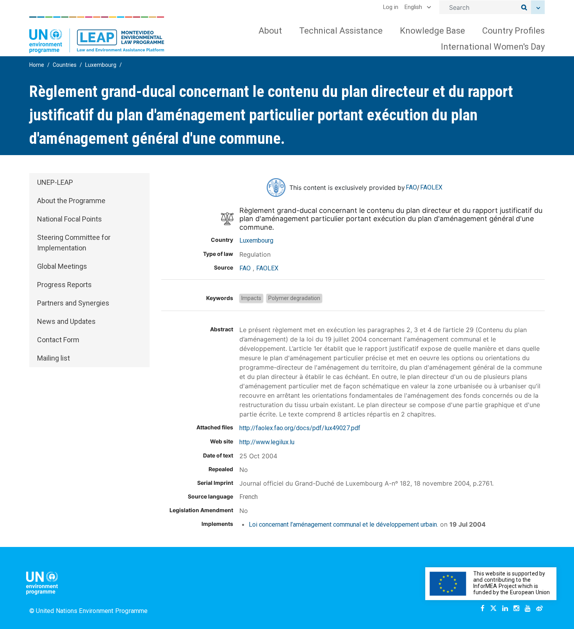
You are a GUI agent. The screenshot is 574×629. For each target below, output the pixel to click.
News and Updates (66, 321)
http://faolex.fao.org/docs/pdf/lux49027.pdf (299, 428)
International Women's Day (493, 47)
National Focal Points (69, 219)
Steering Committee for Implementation (74, 242)
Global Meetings (62, 266)
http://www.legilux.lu (266, 442)
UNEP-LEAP (55, 182)
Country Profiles (513, 31)
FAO (411, 187)
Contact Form (58, 340)
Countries (65, 65)
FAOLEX (431, 187)
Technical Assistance (341, 31)
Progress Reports (64, 285)
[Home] (96, 34)
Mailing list (53, 358)
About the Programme (71, 201)
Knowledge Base (432, 31)
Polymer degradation (294, 298)
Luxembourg (100, 65)
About (270, 31)
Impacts (251, 298)
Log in (390, 7)
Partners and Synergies (73, 303)
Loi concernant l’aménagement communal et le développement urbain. (343, 524)
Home (36, 65)
